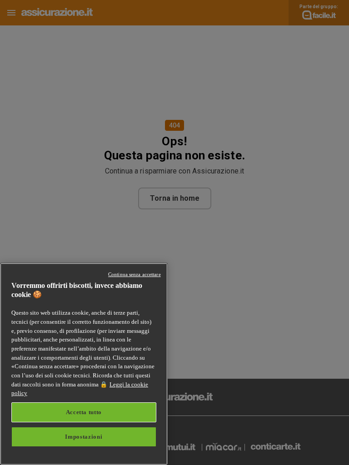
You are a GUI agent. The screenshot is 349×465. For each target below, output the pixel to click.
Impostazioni (83, 436)
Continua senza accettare (134, 274)
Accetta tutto (84, 412)
